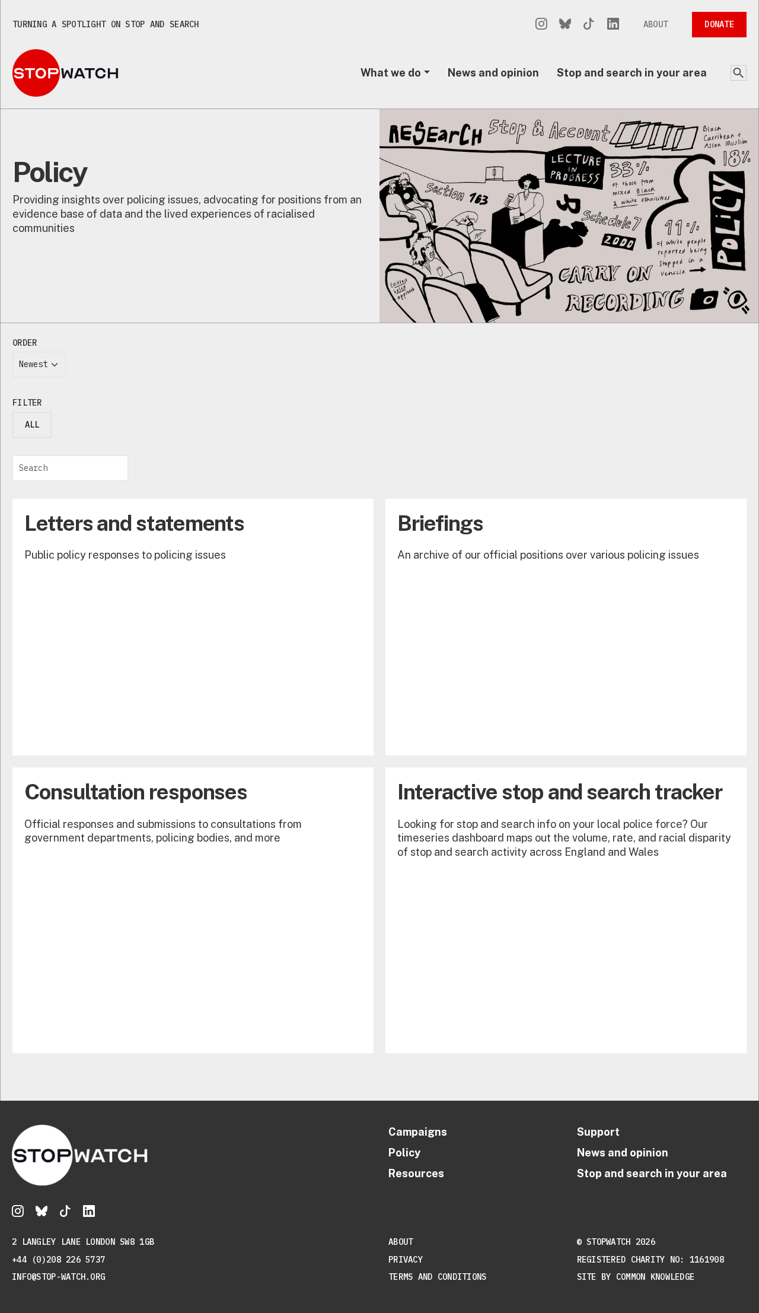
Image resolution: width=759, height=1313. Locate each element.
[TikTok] (589, 24)
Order (24, 342)
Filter (27, 402)
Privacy (405, 1259)
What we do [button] (391, 72)
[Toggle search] (739, 73)
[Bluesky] (565, 24)
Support (598, 1132)
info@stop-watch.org (58, 1276)
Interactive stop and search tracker (559, 791)
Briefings (440, 523)
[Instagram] (541, 24)
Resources (416, 1173)
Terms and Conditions (437, 1276)
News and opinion (493, 72)
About (655, 24)
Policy (404, 1152)
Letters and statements (134, 523)
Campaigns (417, 1132)
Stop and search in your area (632, 72)
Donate (719, 24)
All (32, 424)
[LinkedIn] (613, 24)
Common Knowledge (655, 1276)
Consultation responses (135, 791)
